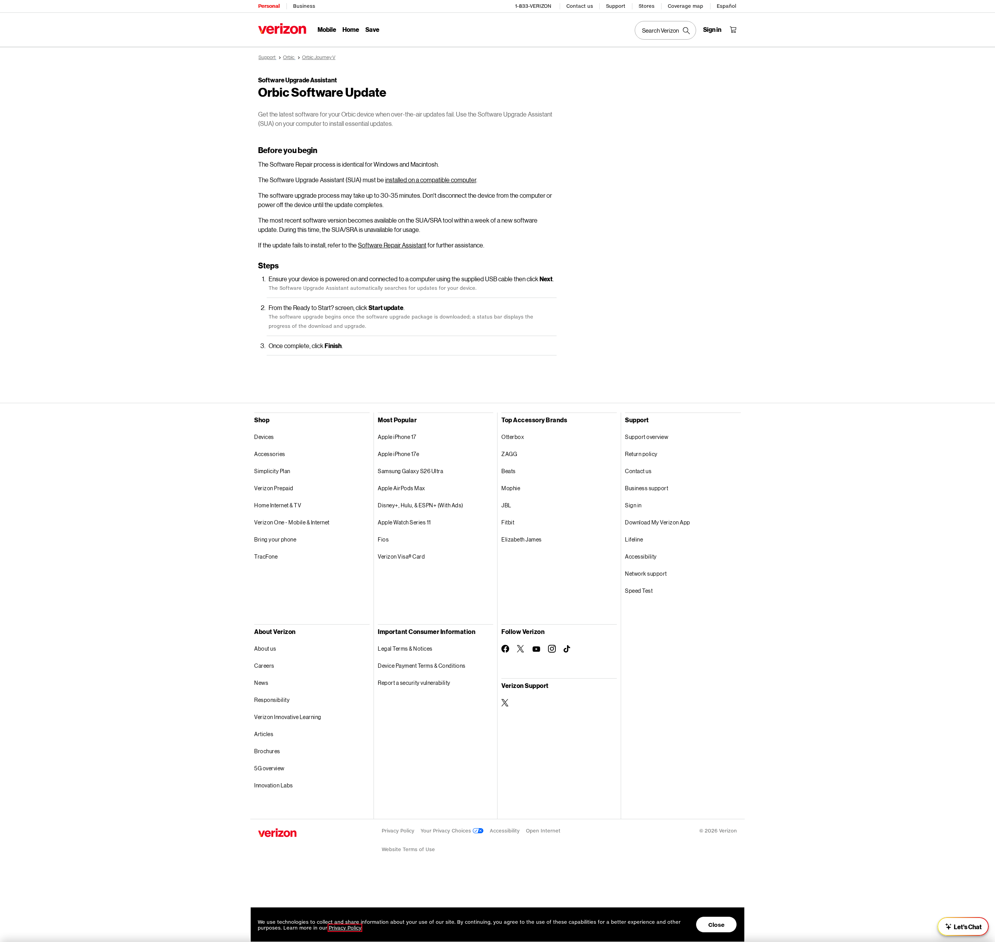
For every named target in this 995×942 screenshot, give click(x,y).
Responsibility (272, 699)
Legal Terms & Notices (405, 648)
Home (350, 29)
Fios (383, 539)
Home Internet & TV (277, 505)
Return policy (641, 454)
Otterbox (512, 437)
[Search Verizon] (665, 30)
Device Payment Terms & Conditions (422, 665)
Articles (263, 734)
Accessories (269, 454)
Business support (646, 488)
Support (615, 6)
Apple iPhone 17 (397, 437)
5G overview (269, 768)
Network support (646, 573)
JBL (506, 505)
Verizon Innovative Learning (287, 717)
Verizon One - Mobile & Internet (292, 522)
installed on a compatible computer (430, 179)
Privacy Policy (398, 831)
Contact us (579, 6)
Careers (264, 665)
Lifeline (634, 539)
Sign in (633, 505)
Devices (264, 437)
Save (372, 29)
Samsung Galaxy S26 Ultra (410, 471)
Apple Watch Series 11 (404, 522)
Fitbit (507, 522)
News (261, 682)
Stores (647, 6)
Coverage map (685, 6)
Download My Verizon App (657, 522)
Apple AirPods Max (401, 488)
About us (265, 648)
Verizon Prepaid (273, 488)
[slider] (963, 926)
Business (304, 6)
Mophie (510, 488)
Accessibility (641, 556)
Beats (508, 471)
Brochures (267, 751)
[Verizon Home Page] (282, 28)
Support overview (646, 437)
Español (726, 6)
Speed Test (639, 590)
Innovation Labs (273, 785)
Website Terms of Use (408, 849)
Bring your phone (275, 539)
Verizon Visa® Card (401, 556)
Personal (268, 6)
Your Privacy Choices (447, 831)
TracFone (266, 556)
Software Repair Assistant (392, 245)
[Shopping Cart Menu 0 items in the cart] (733, 29)
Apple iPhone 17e (398, 454)
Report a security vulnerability (414, 682)
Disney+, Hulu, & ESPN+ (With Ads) (420, 505)
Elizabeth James (521, 539)
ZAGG (509, 454)
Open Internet (543, 831)
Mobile (327, 29)
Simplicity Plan (272, 471)
